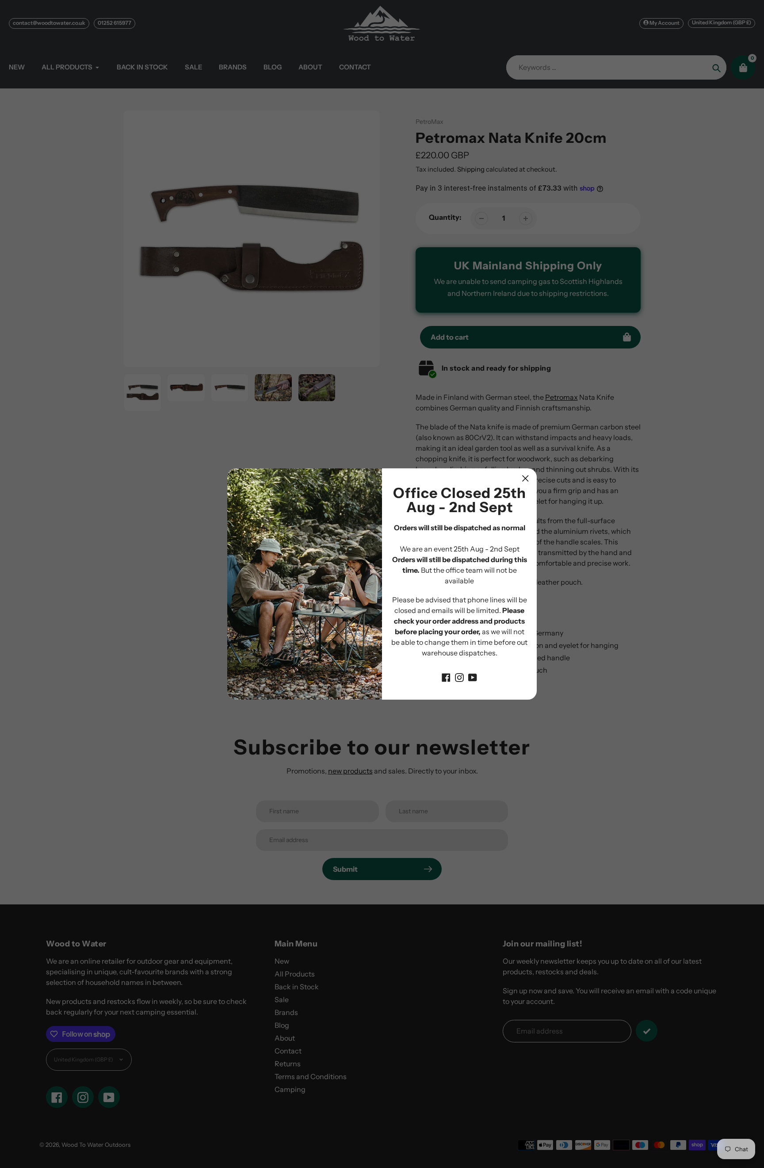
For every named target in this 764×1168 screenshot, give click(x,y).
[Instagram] (459, 676)
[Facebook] (446, 676)
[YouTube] (472, 676)
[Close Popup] (525, 478)
